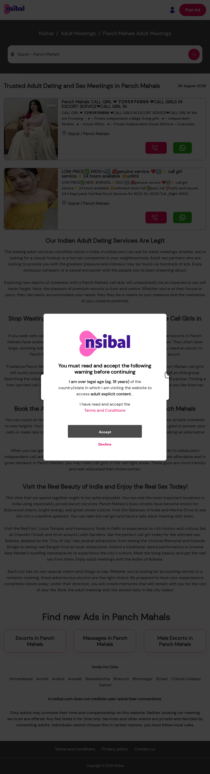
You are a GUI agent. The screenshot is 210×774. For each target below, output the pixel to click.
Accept (105, 432)
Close (168, 375)
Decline (104, 444)
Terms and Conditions (104, 410)
